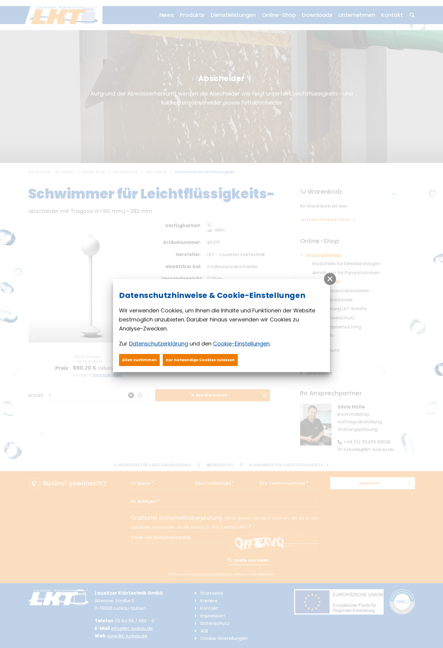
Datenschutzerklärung (158, 343)
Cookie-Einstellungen (241, 343)
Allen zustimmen (139, 359)
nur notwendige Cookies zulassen (200, 359)
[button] (330, 279)
